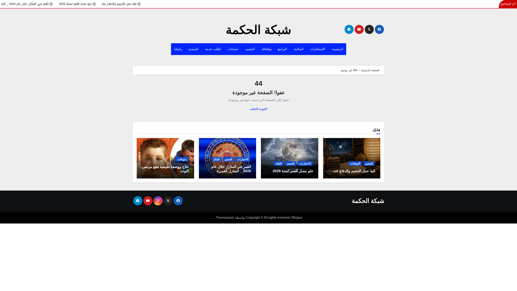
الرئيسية (337, 49)
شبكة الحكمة (258, 30)
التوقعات (355, 163)
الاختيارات (305, 163)
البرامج (283, 49)
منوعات (182, 159)
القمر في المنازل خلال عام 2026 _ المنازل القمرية (30, 4)
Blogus (297, 217)
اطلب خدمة (213, 49)
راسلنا (178, 49)
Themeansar (225, 217)
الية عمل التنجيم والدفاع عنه (131, 4)
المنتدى (193, 49)
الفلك (278, 163)
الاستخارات (318, 49)
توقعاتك (267, 49)
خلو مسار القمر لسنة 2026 (87, 4)
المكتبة (299, 49)
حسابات (234, 49)
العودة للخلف (258, 109)
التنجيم (251, 49)
